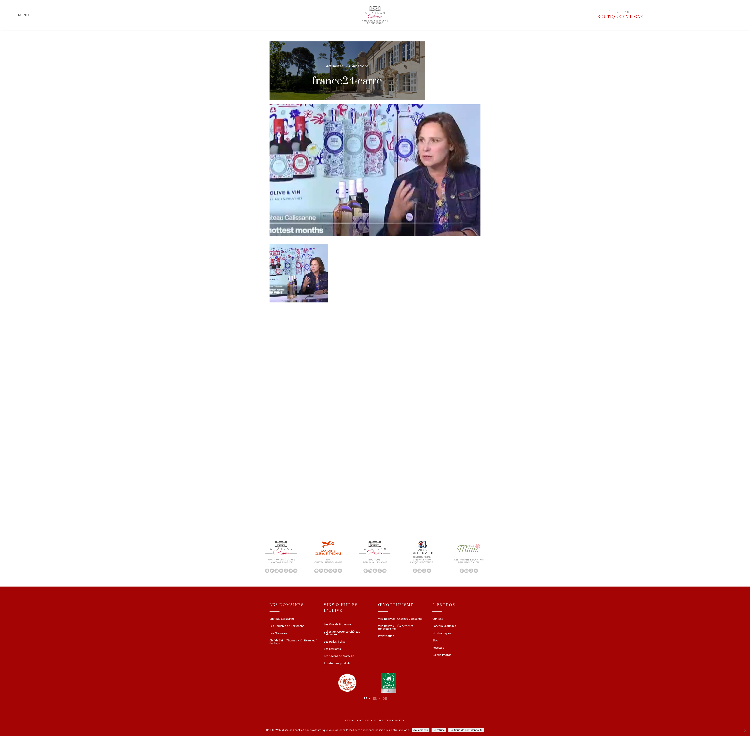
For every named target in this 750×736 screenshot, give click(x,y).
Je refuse (439, 730)
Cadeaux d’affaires (444, 626)
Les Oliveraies (278, 633)
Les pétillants (332, 649)
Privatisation (386, 636)
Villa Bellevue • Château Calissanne (400, 619)
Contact (437, 619)
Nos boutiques (441, 633)
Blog (435, 640)
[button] (281, 556)
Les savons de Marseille (339, 656)
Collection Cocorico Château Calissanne (342, 633)
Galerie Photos (441, 655)
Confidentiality (389, 720)
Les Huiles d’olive (335, 641)
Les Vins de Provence (337, 624)
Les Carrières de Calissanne (287, 626)
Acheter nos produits (337, 663)
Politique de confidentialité (466, 730)
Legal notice (357, 720)
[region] (375, 556)
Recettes (438, 647)
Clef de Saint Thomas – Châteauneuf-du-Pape (293, 642)
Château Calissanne (282, 619)
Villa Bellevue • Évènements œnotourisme (395, 627)
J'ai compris (420, 730)
